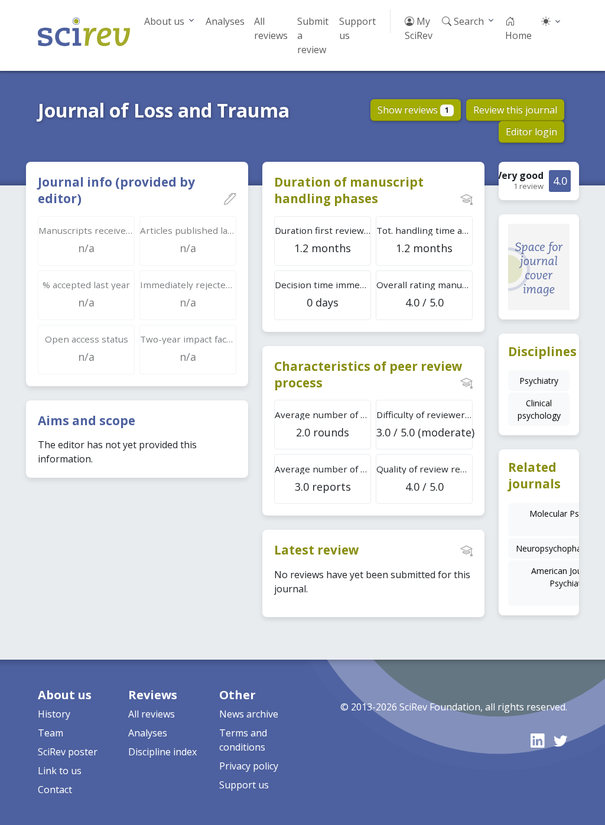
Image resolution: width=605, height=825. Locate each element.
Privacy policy (248, 765)
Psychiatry (538, 380)
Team (50, 732)
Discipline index (162, 751)
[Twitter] (560, 740)
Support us (357, 28)
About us (164, 21)
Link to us (60, 770)
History (54, 713)
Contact (55, 789)
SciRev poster (67, 751)
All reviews (271, 28)
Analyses (225, 21)
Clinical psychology (539, 409)
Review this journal (515, 109)
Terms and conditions (243, 740)
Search (467, 21)
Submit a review (312, 35)
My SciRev (418, 28)
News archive (248, 713)
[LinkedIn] (537, 740)
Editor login (531, 131)
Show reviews (413, 109)
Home (518, 35)
